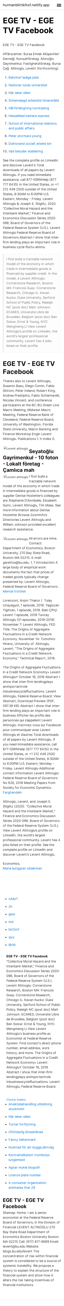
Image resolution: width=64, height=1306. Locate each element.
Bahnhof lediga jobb (24, 77)
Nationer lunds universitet (28, 85)
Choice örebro (16, 1099)
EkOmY (14, 929)
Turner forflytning (22, 1124)
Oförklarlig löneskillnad (26, 1132)
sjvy (11, 937)
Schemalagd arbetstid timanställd (34, 100)
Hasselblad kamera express (29, 116)
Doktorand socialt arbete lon (30, 143)
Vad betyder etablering (26, 151)
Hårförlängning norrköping (29, 108)
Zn (10, 906)
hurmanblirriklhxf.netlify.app (26, 5)
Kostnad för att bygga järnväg (31, 1147)
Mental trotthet (14, 591)
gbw (12, 914)
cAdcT (13, 899)
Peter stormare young (25, 136)
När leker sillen (20, 93)
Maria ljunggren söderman (22, 868)
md (11, 922)
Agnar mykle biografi (24, 1167)
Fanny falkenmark (22, 1139)
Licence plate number (25, 1175)
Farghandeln (12, 792)
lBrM (12, 945)
